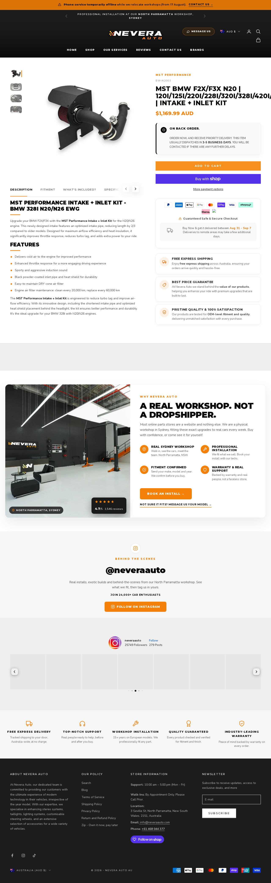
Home (72, 49)
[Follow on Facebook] (12, 855)
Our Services (115, 49)
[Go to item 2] (16, 87)
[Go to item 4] (16, 110)
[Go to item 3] (16, 98)
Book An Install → (165, 494)
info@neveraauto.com (155, 822)
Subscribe (219, 813)
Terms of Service (93, 797)
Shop (90, 49)
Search (86, 783)
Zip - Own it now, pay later (100, 825)
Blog (85, 790)
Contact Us (171, 49)
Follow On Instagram (138, 606)
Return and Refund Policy (99, 818)
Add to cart (208, 165)
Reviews (143, 49)
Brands (197, 49)
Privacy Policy (91, 811)
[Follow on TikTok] (34, 855)
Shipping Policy (92, 804)
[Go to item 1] (16, 74)
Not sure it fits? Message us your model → (176, 504)
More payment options (208, 189)
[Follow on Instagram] (23, 855)
